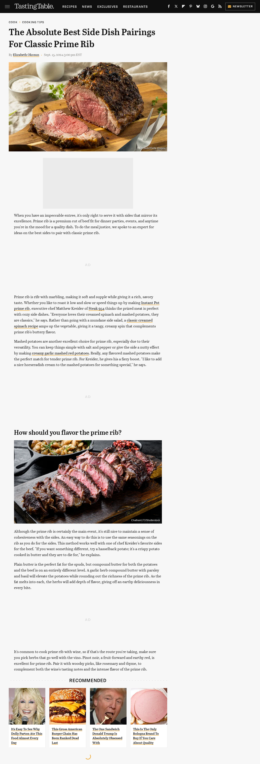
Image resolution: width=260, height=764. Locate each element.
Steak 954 (96, 308)
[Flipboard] (183, 7)
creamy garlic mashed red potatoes (60, 352)
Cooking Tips (33, 22)
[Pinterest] (191, 7)
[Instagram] (205, 7)
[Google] (213, 7)
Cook (13, 22)
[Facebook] (169, 7)
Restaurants (135, 6)
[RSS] (220, 7)
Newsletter (243, 6)
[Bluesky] (198, 7)
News (87, 6)
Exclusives (107, 6)
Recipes (69, 6)
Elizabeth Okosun (26, 54)
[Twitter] (176, 7)
